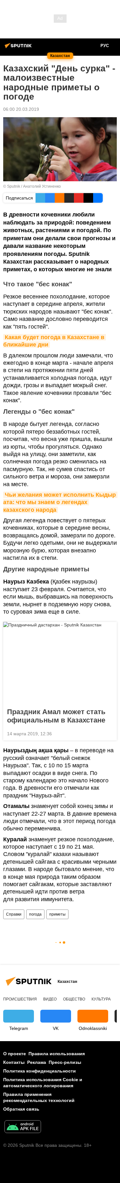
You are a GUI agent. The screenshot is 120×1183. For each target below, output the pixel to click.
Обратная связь (21, 1109)
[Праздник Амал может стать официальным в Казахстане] (60, 663)
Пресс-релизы (65, 1062)
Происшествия (20, 999)
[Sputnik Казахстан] (19, 48)
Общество (74, 999)
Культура (101, 999)
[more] (109, 733)
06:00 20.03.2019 (21, 109)
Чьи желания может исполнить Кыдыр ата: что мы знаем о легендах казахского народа (60, 502)
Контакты (14, 1062)
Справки (13, 914)
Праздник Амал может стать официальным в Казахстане (56, 716)
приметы (57, 914)
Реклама (36, 1062)
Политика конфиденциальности (39, 1070)
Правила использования (56, 1053)
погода (35, 914)
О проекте (14, 1053)
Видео (50, 999)
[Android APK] (22, 1127)
